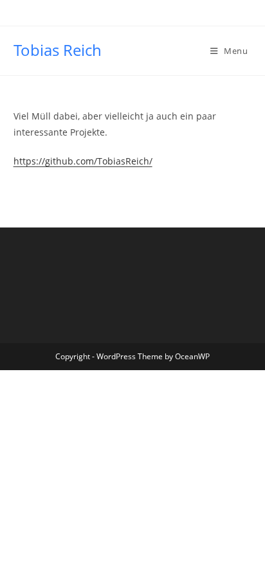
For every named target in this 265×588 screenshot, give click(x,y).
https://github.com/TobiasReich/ (83, 161)
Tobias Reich (58, 49)
